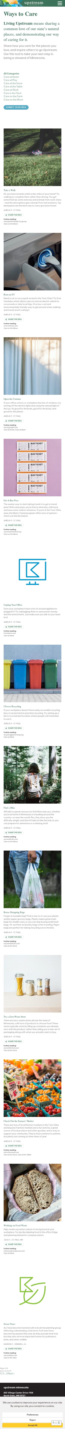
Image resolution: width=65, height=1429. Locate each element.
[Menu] (61, 4)
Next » (11, 1374)
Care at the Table (13, 87)
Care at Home (11, 77)
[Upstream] (32, 3)
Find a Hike (9, 807)
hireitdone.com (10, 633)
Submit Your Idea (16, 107)
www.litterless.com (11, 1048)
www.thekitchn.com (12, 944)
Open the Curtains (12, 398)
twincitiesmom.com (11, 1152)
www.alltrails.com (11, 839)
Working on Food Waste (15, 1225)
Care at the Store (13, 83)
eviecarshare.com (11, 326)
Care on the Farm (13, 96)
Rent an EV (9, 294)
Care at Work (11, 90)
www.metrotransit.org (12, 532)
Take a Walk (10, 190)
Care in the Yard (12, 93)
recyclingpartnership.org (13, 735)
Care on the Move (13, 100)
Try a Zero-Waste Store (15, 1016)
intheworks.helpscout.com (14, 1251)
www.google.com (11, 427)
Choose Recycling (12, 706)
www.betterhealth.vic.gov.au (15, 221)
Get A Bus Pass (11, 500)
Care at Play (10, 80)
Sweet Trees (9, 1323)
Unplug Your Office (13, 604)
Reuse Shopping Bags (14, 912)
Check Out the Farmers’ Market (19, 1120)
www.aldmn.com (10, 1355)
